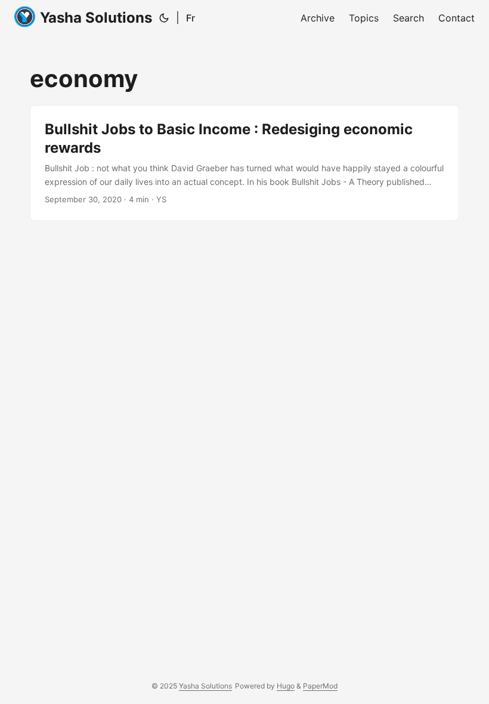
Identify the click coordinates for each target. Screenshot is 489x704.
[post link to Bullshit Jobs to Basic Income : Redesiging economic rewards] (244, 163)
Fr (190, 18)
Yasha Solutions (96, 17)
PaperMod (320, 685)
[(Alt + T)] (164, 18)
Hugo (286, 685)
